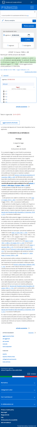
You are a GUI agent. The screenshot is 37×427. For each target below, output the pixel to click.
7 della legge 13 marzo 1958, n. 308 (17, 254)
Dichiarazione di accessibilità (9, 420)
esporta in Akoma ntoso (9, 356)
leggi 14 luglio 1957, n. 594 (19, 233)
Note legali (4, 412)
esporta (5, 354)
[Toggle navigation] (32, 7)
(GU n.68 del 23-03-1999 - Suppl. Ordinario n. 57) (15, 70)
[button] (28, 35)
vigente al (8, 35)
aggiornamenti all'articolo (10, 123)
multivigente (27, 45)
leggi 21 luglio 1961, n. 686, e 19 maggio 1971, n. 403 (17, 242)
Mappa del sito (5, 415)
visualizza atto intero (30, 72)
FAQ (2, 417)
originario (11, 45)
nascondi (5, 75)
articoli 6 (25, 253)
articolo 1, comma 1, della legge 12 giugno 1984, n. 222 (18, 184)
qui (28, 15)
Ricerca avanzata (29, 26)
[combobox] (18, 20)
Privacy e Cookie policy (7, 410)
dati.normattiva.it (6, 422)
